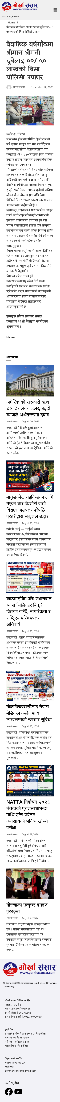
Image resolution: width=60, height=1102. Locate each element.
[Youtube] (18, 1092)
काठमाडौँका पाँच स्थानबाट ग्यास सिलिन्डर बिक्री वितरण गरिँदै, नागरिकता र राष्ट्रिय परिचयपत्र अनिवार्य (29, 611)
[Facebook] (9, 1092)
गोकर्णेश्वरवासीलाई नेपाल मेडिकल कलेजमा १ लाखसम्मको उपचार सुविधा (29, 713)
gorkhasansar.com (28, 983)
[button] (55, 10)
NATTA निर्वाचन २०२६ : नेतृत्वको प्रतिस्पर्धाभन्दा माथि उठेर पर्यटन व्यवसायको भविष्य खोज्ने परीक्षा (29, 814)
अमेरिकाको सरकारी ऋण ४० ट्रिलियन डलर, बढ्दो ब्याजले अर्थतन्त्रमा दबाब (28, 408)
